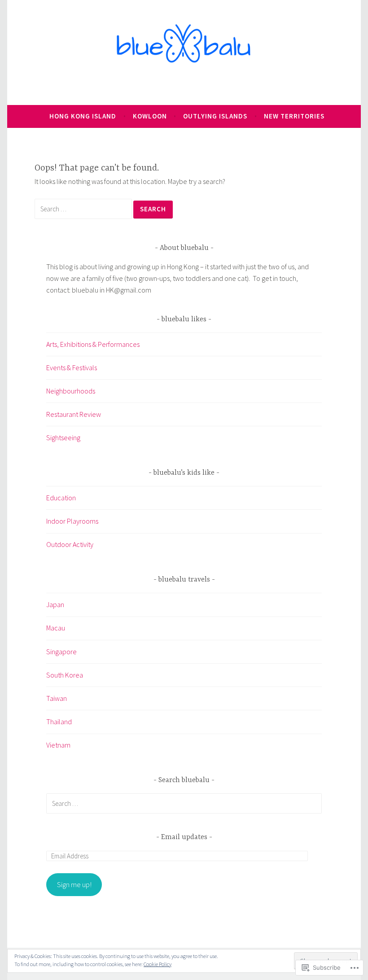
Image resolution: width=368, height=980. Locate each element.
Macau (55, 627)
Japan (55, 604)
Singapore (61, 651)
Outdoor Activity (69, 544)
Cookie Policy (157, 964)
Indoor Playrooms (72, 520)
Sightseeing (63, 437)
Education (61, 497)
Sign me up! (74, 884)
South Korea (64, 674)
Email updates (184, 837)
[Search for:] (84, 208)
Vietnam (58, 744)
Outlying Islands (215, 116)
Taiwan (56, 698)
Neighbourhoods (70, 390)
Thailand (59, 721)
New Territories (294, 116)
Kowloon (150, 116)
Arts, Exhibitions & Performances (93, 344)
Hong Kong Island (82, 116)
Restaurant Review (73, 414)
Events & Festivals (71, 367)
